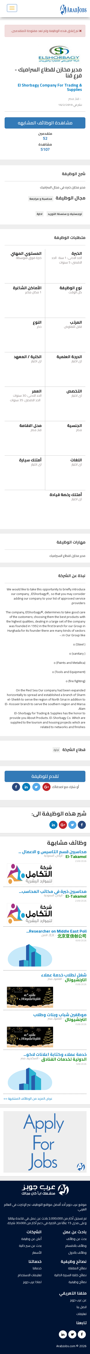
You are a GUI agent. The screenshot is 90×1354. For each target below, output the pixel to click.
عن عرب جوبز (78, 1300)
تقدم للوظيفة (45, 776)
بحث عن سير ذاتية (30, 1246)
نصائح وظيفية (78, 1282)
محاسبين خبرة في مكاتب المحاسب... (53, 891)
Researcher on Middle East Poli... (56, 931)
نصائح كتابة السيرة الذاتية (70, 1275)
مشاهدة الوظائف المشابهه (45, 122)
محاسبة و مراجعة (40, 198)
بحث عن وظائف (76, 1239)
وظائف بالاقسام (76, 1246)
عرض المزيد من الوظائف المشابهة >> (27, 1098)
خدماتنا (37, 1268)
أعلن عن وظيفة (31, 1239)
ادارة (39, 213)
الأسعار (37, 1253)
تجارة (56, 749)
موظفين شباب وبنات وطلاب (60, 1014)
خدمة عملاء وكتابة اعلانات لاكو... (55, 1054)
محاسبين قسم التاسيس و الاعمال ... (52, 851)
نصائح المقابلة (77, 1268)
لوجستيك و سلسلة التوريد (65, 213)
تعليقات (81, 1314)
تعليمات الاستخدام (30, 1275)
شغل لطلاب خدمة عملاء (64, 975)
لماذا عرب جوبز (32, 1282)
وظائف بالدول (77, 1253)
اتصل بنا (82, 1307)
